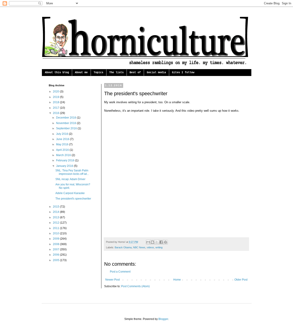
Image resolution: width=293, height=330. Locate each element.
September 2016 (67, 128)
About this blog (57, 72)
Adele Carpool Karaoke (70, 193)
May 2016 (62, 144)
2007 (56, 249)
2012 (56, 222)
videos (150, 247)
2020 (56, 91)
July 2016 (62, 133)
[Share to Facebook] (161, 242)
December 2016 (66, 117)
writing (159, 247)
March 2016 (64, 155)
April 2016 (63, 149)
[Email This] (148, 242)
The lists (116, 72)
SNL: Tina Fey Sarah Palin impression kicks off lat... (72, 172)
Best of (135, 72)
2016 (56, 113)
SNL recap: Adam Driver (70, 179)
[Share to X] (157, 242)
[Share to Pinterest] (165, 242)
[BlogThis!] (152, 242)
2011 (56, 228)
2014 (56, 212)
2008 (56, 244)
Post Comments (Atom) (135, 286)
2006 (56, 254)
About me (81, 72)
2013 (56, 217)
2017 (56, 107)
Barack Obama (123, 247)
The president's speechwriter (73, 198)
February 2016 (65, 160)
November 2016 (66, 123)
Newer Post (112, 279)
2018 (56, 102)
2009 (56, 238)
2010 (56, 233)
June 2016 (63, 139)
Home (177, 279)
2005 (56, 260)
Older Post (240, 279)
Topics (98, 72)
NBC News (139, 247)
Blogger (163, 319)
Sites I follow (183, 72)
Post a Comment (120, 271)
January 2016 (65, 166)
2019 (56, 97)
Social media (156, 72)
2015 (56, 206)
